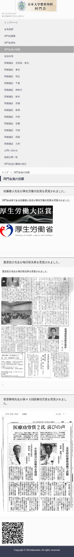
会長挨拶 (8, 29)
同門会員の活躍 (12, 49)
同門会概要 (9, 36)
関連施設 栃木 (12, 96)
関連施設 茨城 (12, 103)
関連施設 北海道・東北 (16, 63)
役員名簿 (8, 56)
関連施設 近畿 (12, 123)
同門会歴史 (9, 42)
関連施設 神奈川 (13, 90)
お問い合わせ (11, 150)
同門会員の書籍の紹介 (15, 164)
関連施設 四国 (12, 137)
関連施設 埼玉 (12, 76)
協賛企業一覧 (11, 157)
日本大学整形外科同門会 (27, 14)
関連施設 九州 (12, 143)
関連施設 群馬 (12, 110)
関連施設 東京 (12, 69)
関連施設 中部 (12, 116)
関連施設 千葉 (12, 83)
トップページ (11, 22)
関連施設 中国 (12, 130)
